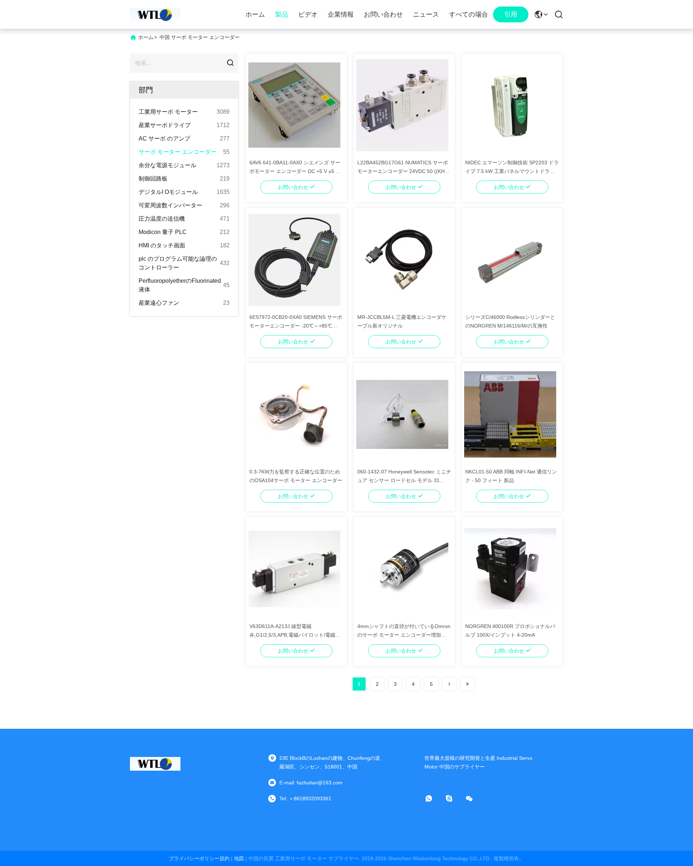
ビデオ (308, 14)
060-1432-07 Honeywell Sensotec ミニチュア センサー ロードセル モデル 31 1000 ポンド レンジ (404, 480)
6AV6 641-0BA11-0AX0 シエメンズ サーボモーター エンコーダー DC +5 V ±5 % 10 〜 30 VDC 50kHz (294, 171)
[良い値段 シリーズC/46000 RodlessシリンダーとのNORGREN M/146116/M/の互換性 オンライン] (510, 259)
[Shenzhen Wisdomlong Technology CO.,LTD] (155, 14)
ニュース (426, 14)
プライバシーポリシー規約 (199, 858)
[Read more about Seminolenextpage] (449, 683)
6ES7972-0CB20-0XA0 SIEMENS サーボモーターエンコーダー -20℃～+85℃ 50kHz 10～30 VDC (295, 325)
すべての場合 (468, 14)
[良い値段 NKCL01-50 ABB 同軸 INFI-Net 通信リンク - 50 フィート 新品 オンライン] (510, 414)
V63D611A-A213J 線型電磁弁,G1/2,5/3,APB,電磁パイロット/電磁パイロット (294, 634)
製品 (281, 14)
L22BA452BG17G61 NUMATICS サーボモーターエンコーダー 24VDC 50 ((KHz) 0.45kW (403, 171)
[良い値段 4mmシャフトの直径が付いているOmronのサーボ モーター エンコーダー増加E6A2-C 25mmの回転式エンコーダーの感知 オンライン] (402, 568)
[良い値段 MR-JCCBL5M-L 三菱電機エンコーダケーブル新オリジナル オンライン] (402, 259)
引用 (510, 14)
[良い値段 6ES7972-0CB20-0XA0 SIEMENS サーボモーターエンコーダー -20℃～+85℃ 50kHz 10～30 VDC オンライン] (294, 259)
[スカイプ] (454, 798)
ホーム (255, 14)
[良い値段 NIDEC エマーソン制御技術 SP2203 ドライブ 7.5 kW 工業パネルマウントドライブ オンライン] (510, 104)
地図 (239, 858)
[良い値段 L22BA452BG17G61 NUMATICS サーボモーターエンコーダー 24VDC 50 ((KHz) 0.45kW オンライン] (402, 104)
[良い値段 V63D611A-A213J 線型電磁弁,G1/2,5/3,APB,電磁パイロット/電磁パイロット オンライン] (294, 568)
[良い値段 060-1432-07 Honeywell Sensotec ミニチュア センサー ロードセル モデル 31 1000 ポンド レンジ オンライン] (402, 414)
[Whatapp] (433, 798)
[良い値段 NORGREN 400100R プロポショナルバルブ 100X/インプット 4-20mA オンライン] (510, 568)
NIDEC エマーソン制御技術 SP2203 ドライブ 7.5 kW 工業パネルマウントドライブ (512, 171)
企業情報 (341, 14)
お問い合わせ (383, 14)
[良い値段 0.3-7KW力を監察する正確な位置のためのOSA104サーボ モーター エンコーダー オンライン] (294, 414)
